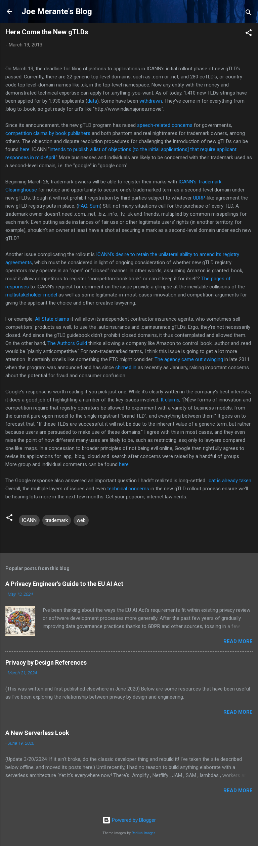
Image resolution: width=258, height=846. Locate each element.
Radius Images (144, 833)
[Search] (249, 13)
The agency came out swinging (189, 359)
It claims (170, 400)
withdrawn (150, 101)
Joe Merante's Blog (57, 11)
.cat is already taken (229, 481)
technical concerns (128, 489)
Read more (238, 641)
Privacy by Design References (46, 662)
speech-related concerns (164, 125)
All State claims (52, 319)
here (25, 149)
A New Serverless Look (37, 732)
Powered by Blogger (133, 820)
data (92, 101)
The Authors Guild (67, 343)
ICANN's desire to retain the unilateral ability (144, 254)
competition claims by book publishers (47, 133)
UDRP (199, 198)
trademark (56, 520)
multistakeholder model (31, 295)
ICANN (29, 520)
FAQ (82, 206)
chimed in (125, 367)
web (81, 520)
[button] (249, 34)
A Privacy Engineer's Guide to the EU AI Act (64, 583)
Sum (95, 206)
